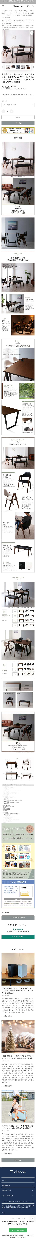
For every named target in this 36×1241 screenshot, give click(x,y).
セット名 (4, 101)
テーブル (30, 11)
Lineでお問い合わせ (18, 917)
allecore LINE (18, 1230)
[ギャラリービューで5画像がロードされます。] (28, 67)
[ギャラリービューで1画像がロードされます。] (8, 67)
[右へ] (34, 67)
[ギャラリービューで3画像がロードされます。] (18, 67)
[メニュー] (2, 6)
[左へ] (2, 67)
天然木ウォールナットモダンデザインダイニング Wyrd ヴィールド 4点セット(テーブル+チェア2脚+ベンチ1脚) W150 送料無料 (18, 15)
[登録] (33, 1201)
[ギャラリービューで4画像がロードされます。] (23, 67)
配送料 (7, 89)
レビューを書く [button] (18, 936)
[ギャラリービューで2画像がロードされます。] (13, 67)
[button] (28, 6)
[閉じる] (33, 1218)
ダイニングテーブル (12, 11)
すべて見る (18, 1160)
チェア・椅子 (22, 11)
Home (3, 11)
